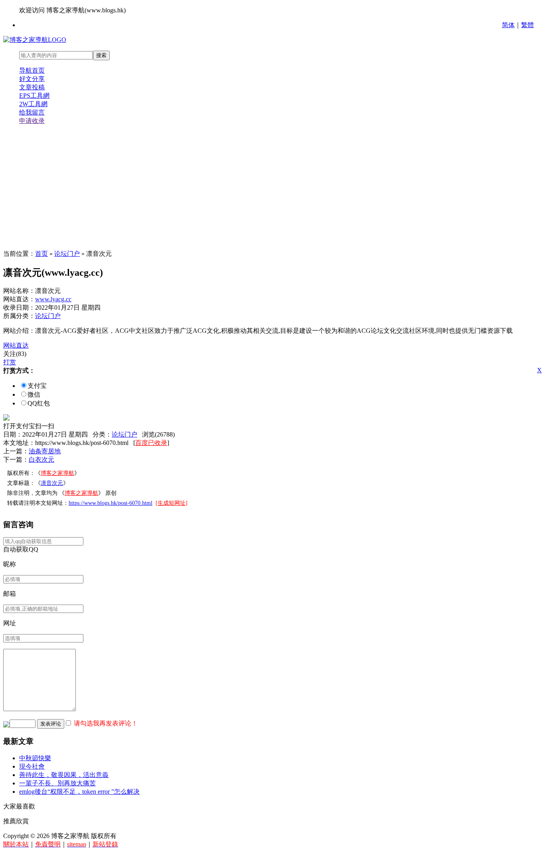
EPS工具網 (34, 95)
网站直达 (16, 345)
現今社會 (32, 766)
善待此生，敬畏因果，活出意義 (64, 774)
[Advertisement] (272, 187)
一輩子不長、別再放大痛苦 (57, 783)
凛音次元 (52, 483)
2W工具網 (33, 104)
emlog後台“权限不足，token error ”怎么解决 (79, 791)
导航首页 (32, 70)
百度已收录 (151, 442)
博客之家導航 (57, 473)
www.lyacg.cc (53, 299)
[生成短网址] (172, 503)
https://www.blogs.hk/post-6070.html (110, 503)
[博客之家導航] (34, 39)
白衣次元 (41, 459)
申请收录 (32, 120)
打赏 (9, 362)
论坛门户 (67, 253)
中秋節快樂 (35, 758)
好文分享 (32, 78)
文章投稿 (32, 87)
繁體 (527, 25)
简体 (508, 25)
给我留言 (32, 112)
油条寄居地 (45, 451)
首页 (41, 253)
